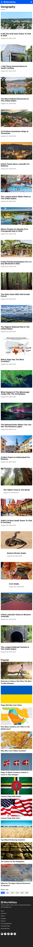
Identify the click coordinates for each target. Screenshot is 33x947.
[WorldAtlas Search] (31, 2)
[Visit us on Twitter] (8, 934)
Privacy (2, 916)
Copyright (3, 918)
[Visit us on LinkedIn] (15, 934)
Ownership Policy (5, 928)
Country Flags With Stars (10, 818)
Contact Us (3, 913)
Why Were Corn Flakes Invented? (13, 751)
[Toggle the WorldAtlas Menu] (1, 2)
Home (2, 911)
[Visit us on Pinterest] (11, 934)
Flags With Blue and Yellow (11, 705)
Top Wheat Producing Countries (13, 840)
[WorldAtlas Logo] (10, 2)
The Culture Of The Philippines (12, 861)
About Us (3, 921)
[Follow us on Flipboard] (2, 934)
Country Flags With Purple (11, 796)
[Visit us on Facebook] (5, 934)
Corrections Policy (5, 926)
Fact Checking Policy (6, 923)
